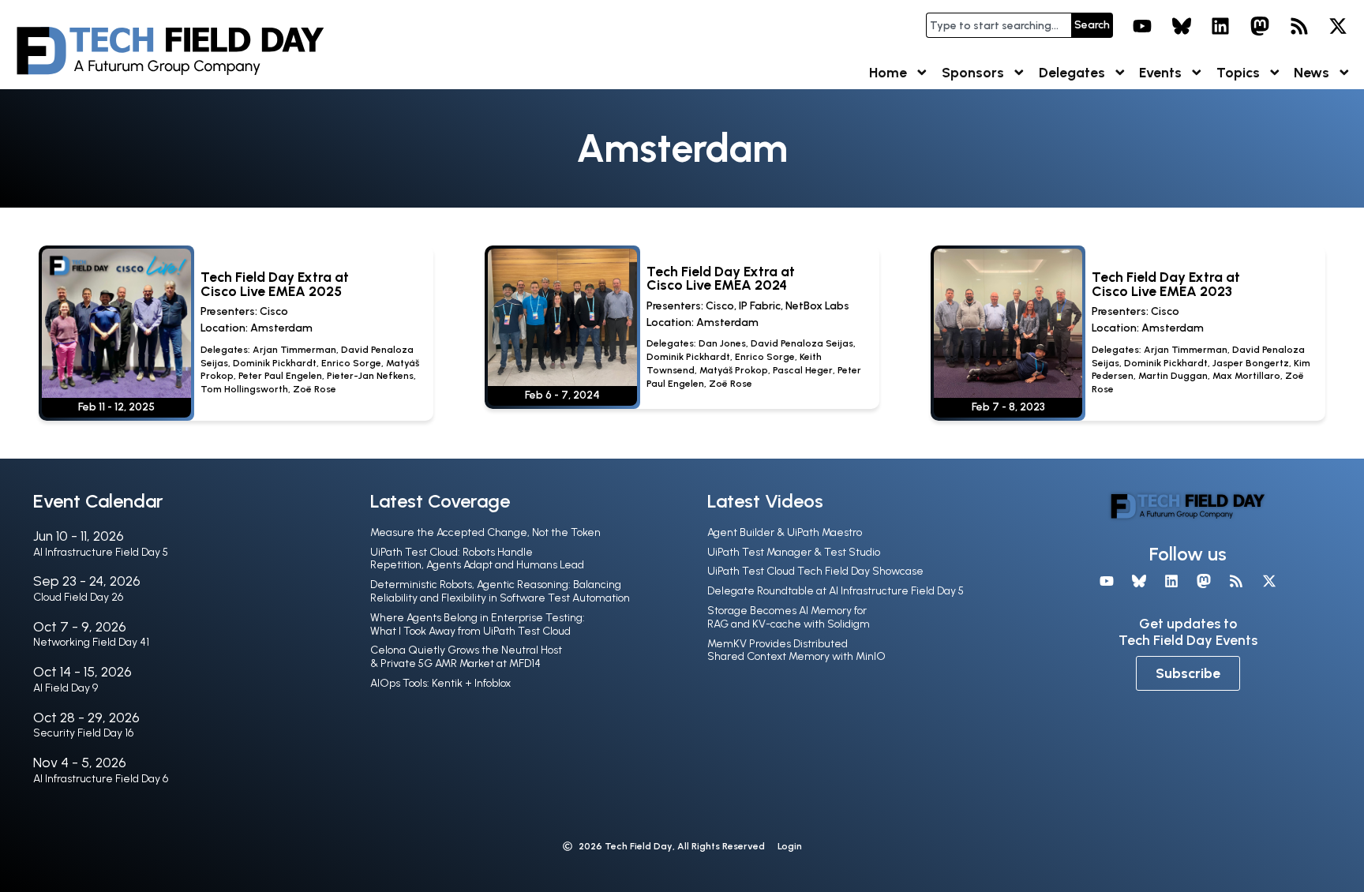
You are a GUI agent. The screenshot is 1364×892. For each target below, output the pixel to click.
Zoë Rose (314, 389)
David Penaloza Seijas (802, 343)
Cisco (274, 311)
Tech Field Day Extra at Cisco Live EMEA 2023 (1166, 283)
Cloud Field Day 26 (78, 597)
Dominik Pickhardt (275, 363)
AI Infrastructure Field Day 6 (100, 778)
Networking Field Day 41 (91, 642)
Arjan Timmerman (294, 349)
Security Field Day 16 (83, 733)
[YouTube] (1142, 26)
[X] (1338, 26)
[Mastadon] (1259, 26)
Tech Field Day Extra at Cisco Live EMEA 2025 (274, 283)
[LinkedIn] (1221, 26)
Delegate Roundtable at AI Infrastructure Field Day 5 (835, 591)
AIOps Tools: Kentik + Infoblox (440, 683)
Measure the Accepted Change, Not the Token (485, 532)
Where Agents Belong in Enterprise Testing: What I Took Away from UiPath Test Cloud (477, 624)
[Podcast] (1299, 26)
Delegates (1072, 72)
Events (1160, 72)
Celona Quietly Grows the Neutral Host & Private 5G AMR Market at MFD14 (466, 656)
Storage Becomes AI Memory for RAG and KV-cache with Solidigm (788, 617)
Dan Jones (722, 343)
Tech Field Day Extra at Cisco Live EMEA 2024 (720, 278)
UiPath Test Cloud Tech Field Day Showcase (815, 571)
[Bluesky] (1181, 26)
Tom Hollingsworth (244, 389)
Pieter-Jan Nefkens (370, 375)
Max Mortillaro (1246, 375)
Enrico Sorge (351, 363)
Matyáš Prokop (733, 370)
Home (888, 72)
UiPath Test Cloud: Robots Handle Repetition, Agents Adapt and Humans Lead (477, 558)
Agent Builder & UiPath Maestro (784, 532)
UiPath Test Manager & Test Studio (793, 552)
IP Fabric (760, 306)
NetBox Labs (817, 306)
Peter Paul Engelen (280, 375)
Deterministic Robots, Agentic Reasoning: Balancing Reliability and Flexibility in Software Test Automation (500, 591)
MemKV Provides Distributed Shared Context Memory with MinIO (796, 650)
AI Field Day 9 (65, 688)
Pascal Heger (803, 370)
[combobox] (998, 25)
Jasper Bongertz (1250, 363)
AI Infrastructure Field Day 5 (100, 552)
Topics (1238, 72)
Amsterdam (281, 328)
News (1311, 72)
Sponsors (973, 72)
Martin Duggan (1173, 375)
